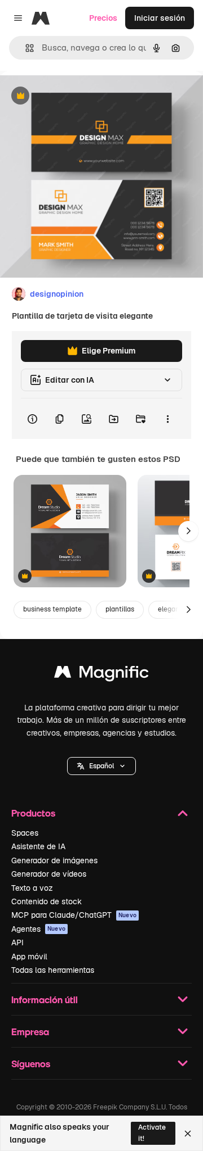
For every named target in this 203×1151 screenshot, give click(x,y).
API (17, 942)
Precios (103, 18)
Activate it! (152, 1133)
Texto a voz (32, 888)
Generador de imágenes (54, 860)
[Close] (187, 1133)
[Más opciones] (167, 418)
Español (101, 766)
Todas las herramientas (52, 970)
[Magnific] (101, 674)
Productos (33, 813)
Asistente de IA (38, 846)
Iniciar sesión (159, 18)
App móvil (29, 956)
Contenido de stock (46, 901)
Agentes (38, 929)
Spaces (24, 833)
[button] (101, 766)
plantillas (119, 609)
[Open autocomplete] (25, 48)
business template (52, 609)
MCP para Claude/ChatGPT (73, 915)
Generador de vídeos (48, 874)
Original (72, 96)
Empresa (30, 1031)
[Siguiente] (188, 531)
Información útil (44, 999)
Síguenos (30, 1064)
